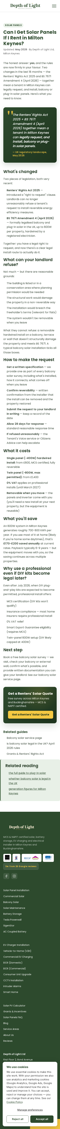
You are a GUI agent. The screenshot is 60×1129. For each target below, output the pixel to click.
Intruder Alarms (12, 986)
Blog (5, 1023)
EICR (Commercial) (14, 968)
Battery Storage (12, 914)
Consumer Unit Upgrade (17, 974)
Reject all (17, 1119)
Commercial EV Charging (18, 956)
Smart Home (10, 992)
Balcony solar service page (24, 738)
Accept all (42, 1119)
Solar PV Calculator (14, 1005)
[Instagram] (14, 876)
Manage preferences (30, 1109)
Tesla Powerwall (12, 919)
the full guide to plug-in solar (27, 773)
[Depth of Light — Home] (25, 6)
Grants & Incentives (14, 1011)
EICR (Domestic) (12, 962)
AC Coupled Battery (14, 931)
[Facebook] (6, 876)
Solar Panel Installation (16, 890)
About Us (8, 1035)
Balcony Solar (11, 902)
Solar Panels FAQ (12, 1017)
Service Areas (11, 1029)
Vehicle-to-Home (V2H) (17, 951)
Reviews (7, 1041)
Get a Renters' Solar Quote (30, 714)
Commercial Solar (13, 896)
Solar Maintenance (14, 908)
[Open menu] (54, 6)
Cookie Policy (14, 1102)
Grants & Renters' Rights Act (25, 754)
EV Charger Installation (16, 945)
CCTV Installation (13, 980)
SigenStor (8, 925)
